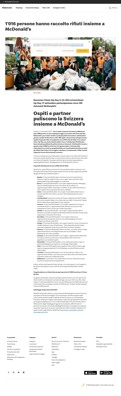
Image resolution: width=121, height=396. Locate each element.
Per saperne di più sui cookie (76, 45)
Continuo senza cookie (68, 50)
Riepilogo (19, 8)
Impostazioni (39, 50)
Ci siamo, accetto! (82, 50)
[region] (61, 48)
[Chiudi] (89, 42)
